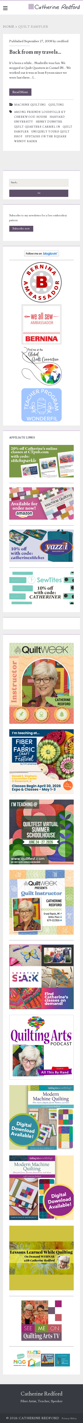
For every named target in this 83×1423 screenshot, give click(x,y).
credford (62, 41)
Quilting (56, 104)
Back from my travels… (35, 52)
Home (8, 27)
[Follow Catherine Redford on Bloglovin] (41, 255)
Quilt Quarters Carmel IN (37, 126)
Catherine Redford (41, 1393)
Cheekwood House (30, 117)
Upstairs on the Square (46, 136)
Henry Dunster (49, 121)
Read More (21, 93)
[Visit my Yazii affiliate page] (41, 561)
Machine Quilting (30, 104)
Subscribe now (21, 228)
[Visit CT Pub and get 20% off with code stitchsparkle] (41, 476)
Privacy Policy (69, 1418)
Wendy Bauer (25, 141)
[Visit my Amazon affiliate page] (41, 518)
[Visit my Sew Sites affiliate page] (41, 603)
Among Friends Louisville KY (40, 112)
